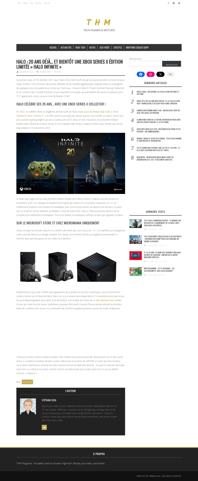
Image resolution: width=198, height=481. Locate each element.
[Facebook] (168, 3)
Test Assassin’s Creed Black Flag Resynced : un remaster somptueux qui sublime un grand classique (162, 239)
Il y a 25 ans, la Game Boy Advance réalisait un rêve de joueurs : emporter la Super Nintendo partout (162, 255)
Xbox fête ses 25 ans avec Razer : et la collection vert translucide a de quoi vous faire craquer (158, 102)
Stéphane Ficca (26, 72)
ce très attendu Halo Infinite (107, 300)
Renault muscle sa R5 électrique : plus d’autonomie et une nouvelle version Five (159, 139)
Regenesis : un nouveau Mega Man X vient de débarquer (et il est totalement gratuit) (155, 158)
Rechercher (135, 58)
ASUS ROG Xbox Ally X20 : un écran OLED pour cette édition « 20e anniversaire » (159, 130)
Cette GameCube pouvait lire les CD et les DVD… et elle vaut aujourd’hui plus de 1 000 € (158, 149)
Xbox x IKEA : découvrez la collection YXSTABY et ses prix (158, 93)
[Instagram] (173, 3)
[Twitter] (179, 3)
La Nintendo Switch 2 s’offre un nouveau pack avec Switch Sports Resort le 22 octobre (159, 121)
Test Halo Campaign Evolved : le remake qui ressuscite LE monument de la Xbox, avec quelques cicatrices (162, 223)
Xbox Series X (27, 382)
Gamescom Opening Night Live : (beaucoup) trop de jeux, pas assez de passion (158, 111)
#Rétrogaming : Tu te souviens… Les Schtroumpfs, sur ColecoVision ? (159, 269)
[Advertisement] (70, 333)
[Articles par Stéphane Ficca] (28, 407)
